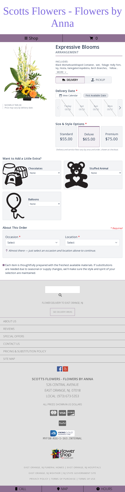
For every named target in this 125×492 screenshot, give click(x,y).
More (60, 72)
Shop (33, 38)
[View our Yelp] (65, 370)
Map (64, 489)
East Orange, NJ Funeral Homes (44, 467)
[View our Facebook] (59, 370)
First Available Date (96, 95)
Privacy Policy (39, 478)
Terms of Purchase (63, 478)
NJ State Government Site (79, 473)
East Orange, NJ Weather (45, 473)
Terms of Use (86, 478)
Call (21, 489)
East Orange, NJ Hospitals (84, 467)
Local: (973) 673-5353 (62, 396)
